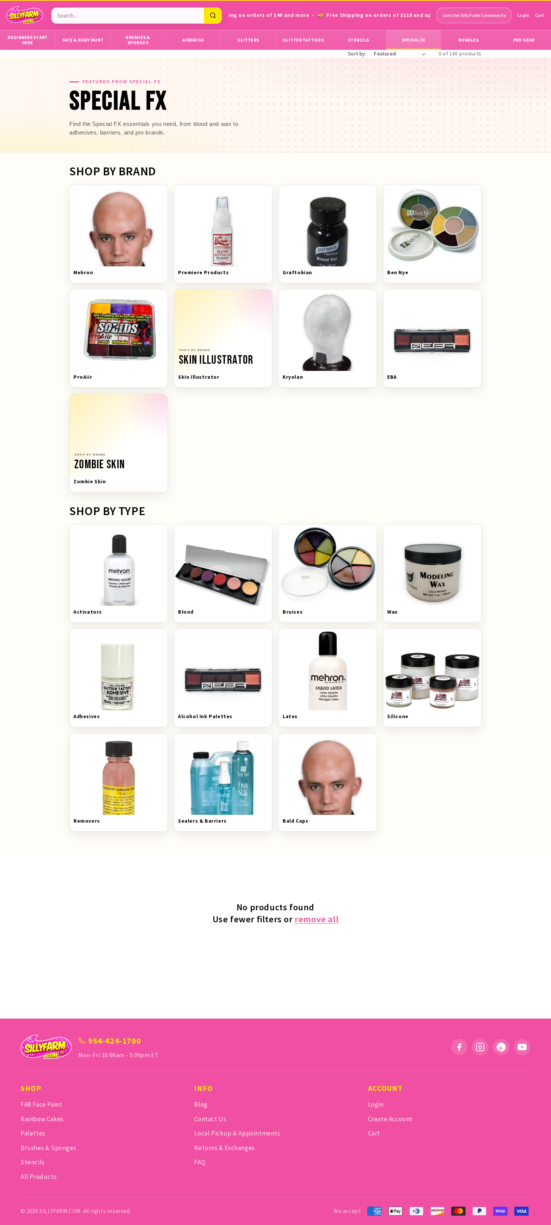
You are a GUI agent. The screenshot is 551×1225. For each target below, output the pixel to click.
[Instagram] (480, 1047)
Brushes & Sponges (138, 39)
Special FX (413, 40)
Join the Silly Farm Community (474, 15)
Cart (539, 15)
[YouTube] (522, 1047)
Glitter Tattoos (303, 40)
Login (523, 15)
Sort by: (357, 53)
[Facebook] (459, 1047)
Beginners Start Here (27, 39)
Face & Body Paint (82, 40)
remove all (316, 919)
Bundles (468, 40)
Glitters (248, 40)
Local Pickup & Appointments (237, 1133)
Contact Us (210, 1119)
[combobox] (127, 15)
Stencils (358, 40)
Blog (200, 1104)
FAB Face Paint (41, 1104)
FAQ (199, 1162)
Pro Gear (524, 40)
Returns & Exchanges (224, 1148)
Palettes (33, 1133)
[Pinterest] (501, 1047)
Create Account (390, 1119)
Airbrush (193, 40)
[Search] (213, 15)
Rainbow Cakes (42, 1119)
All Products (39, 1177)
